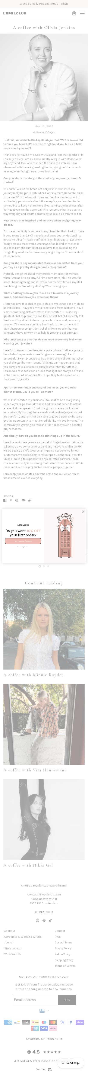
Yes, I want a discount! (23, 541)
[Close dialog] (83, 511)
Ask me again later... (23, 547)
